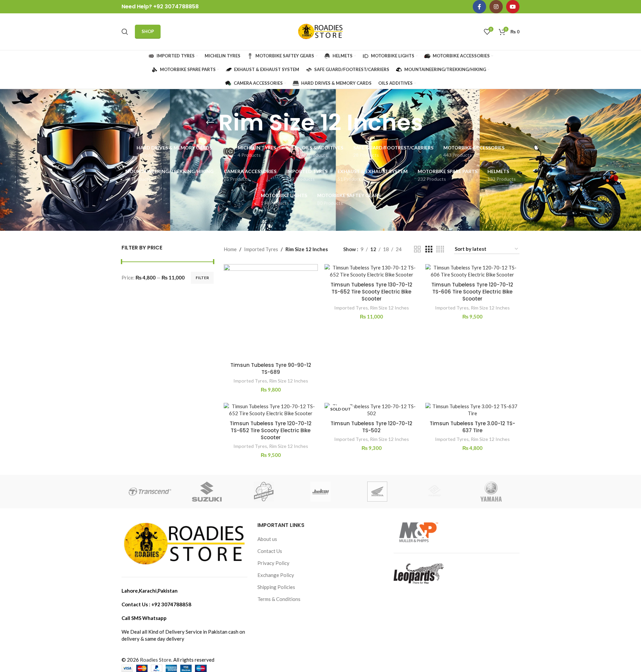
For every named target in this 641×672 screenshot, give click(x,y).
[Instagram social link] (496, 6)
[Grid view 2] (417, 249)
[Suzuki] (206, 491)
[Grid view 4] (440, 249)
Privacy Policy (273, 563)
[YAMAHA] (491, 491)
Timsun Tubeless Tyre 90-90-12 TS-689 (270, 369)
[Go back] (210, 122)
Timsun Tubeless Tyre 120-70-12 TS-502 (371, 427)
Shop (148, 31)
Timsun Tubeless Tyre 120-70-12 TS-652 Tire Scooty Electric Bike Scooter (270, 430)
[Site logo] (320, 31)
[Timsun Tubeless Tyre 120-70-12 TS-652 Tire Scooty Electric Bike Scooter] (271, 410)
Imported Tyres (261, 249)
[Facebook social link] (479, 6)
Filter (202, 277)
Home (230, 249)
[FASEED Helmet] (434, 491)
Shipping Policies (276, 587)
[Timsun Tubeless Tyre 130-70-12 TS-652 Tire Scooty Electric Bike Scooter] (372, 271)
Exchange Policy (275, 575)
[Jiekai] (320, 491)
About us (267, 539)
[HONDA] (377, 491)
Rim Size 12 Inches (288, 381)
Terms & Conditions (278, 599)
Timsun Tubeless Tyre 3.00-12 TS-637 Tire (472, 427)
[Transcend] (150, 491)
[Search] (125, 31)
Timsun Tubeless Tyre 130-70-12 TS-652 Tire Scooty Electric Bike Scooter (371, 291)
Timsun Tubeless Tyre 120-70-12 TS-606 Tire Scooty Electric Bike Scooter (472, 291)
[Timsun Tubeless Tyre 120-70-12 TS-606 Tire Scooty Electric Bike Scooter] (472, 271)
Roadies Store (155, 660)
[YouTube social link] (512, 6)
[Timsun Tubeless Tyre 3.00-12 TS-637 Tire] (472, 410)
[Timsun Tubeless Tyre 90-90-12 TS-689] (271, 311)
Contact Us (269, 551)
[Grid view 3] (428, 249)
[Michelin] (263, 491)
